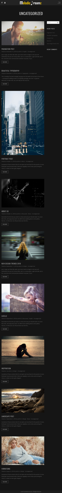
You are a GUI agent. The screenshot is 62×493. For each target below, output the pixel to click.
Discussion (24, 213)
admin (20, 51)
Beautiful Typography (52, 35)
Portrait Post (50, 38)
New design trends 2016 (53, 43)
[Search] (57, 22)
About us (49, 41)
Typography (25, 73)
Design (25, 266)
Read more (5, 62)
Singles (25, 51)
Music (23, 161)
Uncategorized (31, 51)
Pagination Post (51, 32)
